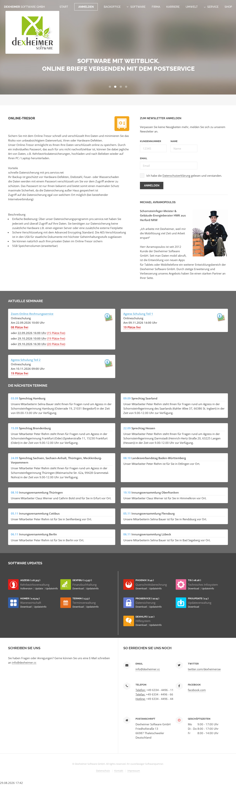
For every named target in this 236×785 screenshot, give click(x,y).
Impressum (133, 770)
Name (174, 141)
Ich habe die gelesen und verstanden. (184, 175)
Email (143, 158)
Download (78, 588)
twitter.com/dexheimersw (204, 669)
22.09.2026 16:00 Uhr (32, 333)
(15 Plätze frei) (56, 333)
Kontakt (118, 770)
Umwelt (192, 6)
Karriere (173, 6)
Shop (228, 6)
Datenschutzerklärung (176, 175)
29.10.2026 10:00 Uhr (32, 338)
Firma (156, 6)
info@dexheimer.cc (24, 662)
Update (39, 588)
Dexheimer (24, 6)
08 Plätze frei (19, 327)
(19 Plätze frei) (56, 338)
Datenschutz (103, 770)
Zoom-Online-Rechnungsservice (32, 314)
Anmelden (86, 6)
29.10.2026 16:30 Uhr (32, 344)
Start (64, 6)
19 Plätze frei (132, 327)
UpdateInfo (51, 588)
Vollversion (26, 588)
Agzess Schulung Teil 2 (26, 360)
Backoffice (112, 6)
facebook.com (197, 690)
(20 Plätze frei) (56, 344)
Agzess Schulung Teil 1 (138, 314)
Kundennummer (150, 141)
